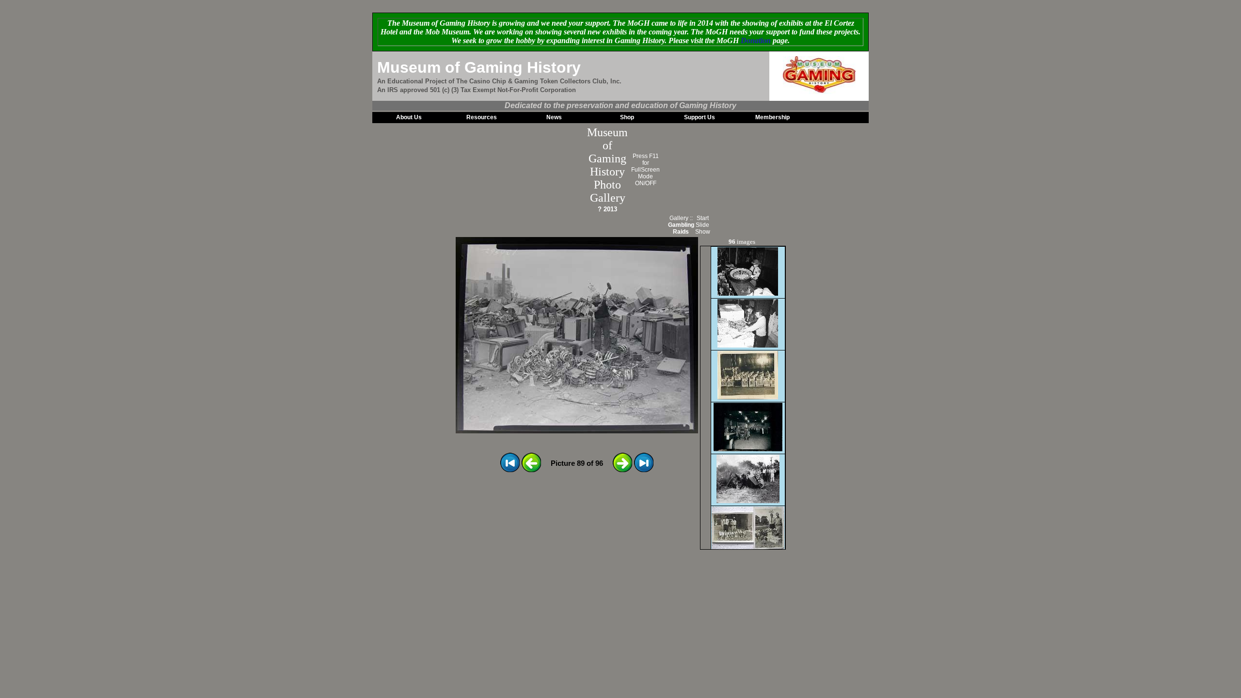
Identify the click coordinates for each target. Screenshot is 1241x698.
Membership (772, 117)
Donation (756, 40)
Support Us (699, 117)
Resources (481, 117)
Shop (627, 117)
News (554, 117)
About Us (409, 117)
